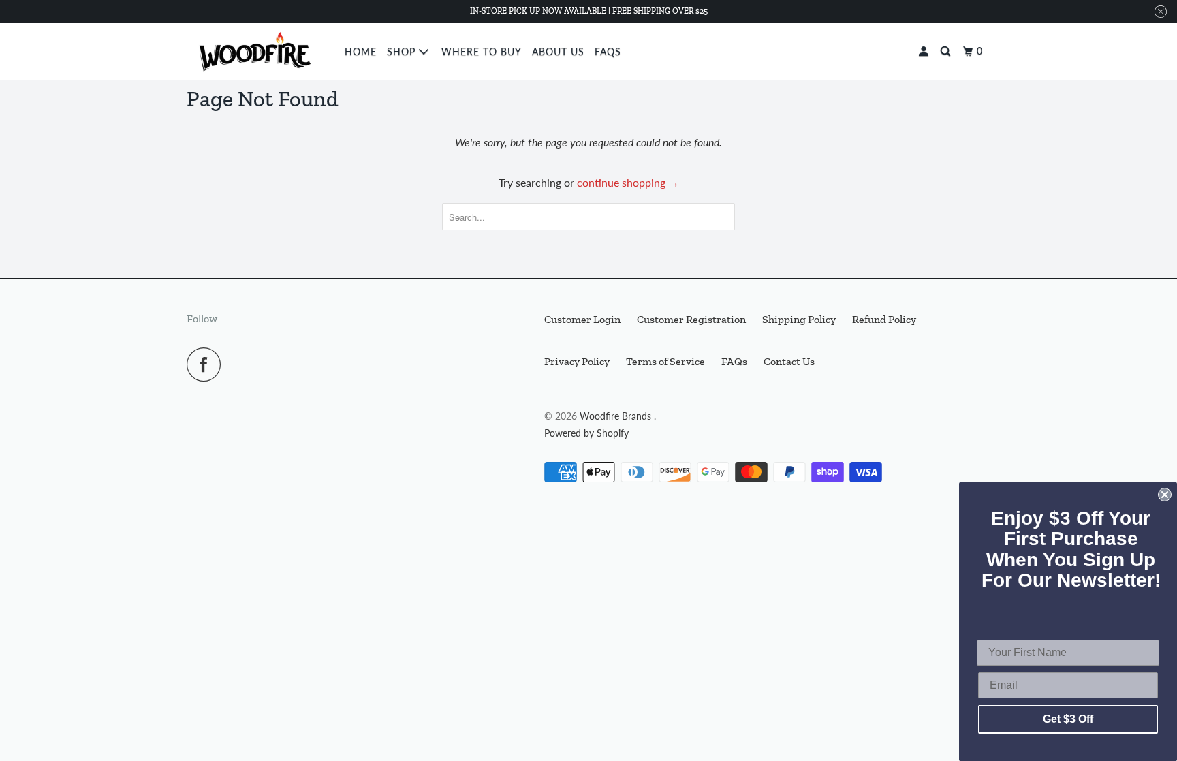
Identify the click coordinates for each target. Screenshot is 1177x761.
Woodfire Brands (617, 416)
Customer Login (582, 319)
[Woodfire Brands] (256, 51)
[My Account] (925, 51)
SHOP (403, 51)
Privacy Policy (577, 361)
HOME (361, 51)
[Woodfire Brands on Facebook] (207, 364)
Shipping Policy (799, 319)
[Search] (947, 51)
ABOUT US (558, 51)
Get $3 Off (1068, 719)
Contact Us (789, 361)
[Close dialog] (1165, 494)
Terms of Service (665, 361)
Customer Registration (691, 319)
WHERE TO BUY (481, 51)
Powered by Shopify (586, 433)
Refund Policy (884, 319)
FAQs (608, 51)
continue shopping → (628, 182)
